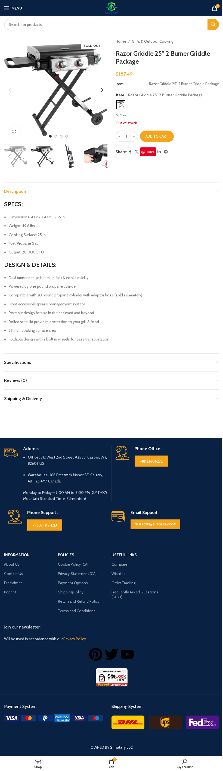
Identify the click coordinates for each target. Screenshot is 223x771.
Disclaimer (13, 582)
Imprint (10, 592)
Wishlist (118, 573)
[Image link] (53, 717)
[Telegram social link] (165, 152)
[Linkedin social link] (159, 152)
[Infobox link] (55, 474)
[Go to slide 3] (61, 136)
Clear (124, 115)
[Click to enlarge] (14, 131)
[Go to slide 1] (50, 136)
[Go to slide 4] (66, 136)
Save (150, 152)
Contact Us (13, 573)
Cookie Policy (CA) (73, 564)
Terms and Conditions (76, 610)
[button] (9, 90)
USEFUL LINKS (124, 554)
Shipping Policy (70, 592)
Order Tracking (123, 582)
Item (120, 94)
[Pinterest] (96, 654)
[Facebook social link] (130, 152)
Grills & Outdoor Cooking (152, 41)
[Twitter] (111, 654)
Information (17, 554)
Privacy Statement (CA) (77, 573)
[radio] (121, 105)
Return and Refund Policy (79, 601)
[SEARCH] (213, 24)
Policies (66, 554)
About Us (12, 564)
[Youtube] (127, 654)
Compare (119, 564)
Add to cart (156, 136)
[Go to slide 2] (55, 136)
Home (121, 41)
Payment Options (73, 582)
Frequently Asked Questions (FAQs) (135, 594)
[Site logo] (111, 7)
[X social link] (136, 152)
